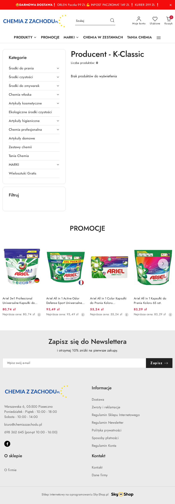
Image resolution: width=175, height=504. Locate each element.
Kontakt (97, 467)
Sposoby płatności (105, 437)
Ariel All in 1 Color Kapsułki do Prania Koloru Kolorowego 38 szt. (108, 300)
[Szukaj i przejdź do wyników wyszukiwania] (112, 21)
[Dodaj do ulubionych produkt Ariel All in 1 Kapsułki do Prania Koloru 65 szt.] (167, 246)
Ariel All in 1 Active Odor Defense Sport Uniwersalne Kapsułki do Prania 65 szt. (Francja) (64, 300)
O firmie (10, 469)
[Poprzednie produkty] (12, 264)
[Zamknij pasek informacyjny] (170, 5)
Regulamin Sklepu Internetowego (116, 414)
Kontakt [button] (98, 456)
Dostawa (98, 399)
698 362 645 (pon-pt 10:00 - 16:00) (30, 432)
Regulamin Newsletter (107, 422)
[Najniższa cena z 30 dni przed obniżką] (39, 314)
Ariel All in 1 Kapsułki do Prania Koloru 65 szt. (150, 300)
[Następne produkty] (163, 264)
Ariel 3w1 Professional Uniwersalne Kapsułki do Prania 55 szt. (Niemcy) (19, 300)
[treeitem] (34, 68)
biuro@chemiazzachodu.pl (23, 424)
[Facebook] (7, 444)
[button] (158, 38)
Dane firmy (100, 475)
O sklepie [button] (13, 456)
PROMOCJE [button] (87, 228)
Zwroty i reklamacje (106, 407)
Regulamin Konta (104, 445)
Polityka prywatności (106, 430)
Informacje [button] (102, 388)
